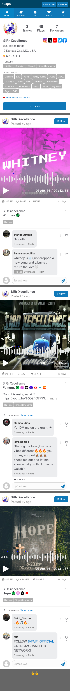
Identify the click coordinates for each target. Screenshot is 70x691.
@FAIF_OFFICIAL (41, 641)
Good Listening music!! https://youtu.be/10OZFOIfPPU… (30, 396)
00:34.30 (18, 272)
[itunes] (22, 387)
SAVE (23, 201)
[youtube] (35, 387)
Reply (31, 244)
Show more (26, 415)
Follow (35, 106)
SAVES (24, 579)
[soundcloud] (44, 387)
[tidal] (26, 387)
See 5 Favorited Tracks (18, 97)
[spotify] (18, 215)
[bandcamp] (40, 387)
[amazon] (31, 387)
